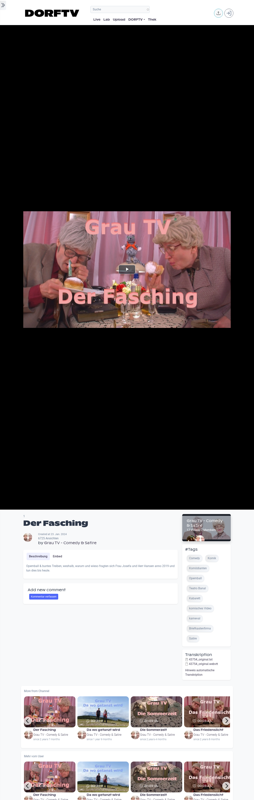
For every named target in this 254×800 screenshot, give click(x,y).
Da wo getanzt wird (103, 730)
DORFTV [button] (135, 20)
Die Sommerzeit (153, 730)
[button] (218, 13)
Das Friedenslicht (208, 730)
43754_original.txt (201, 659)
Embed (57, 556)
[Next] (226, 721)
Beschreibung (38, 556)
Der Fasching (44, 730)
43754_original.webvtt (203, 664)
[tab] (38, 556)
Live (96, 20)
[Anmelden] (228, 13)
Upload (119, 20)
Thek (152, 20)
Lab (106, 20)
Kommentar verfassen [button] (44, 596)
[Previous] (28, 721)
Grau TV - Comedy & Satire (70, 542)
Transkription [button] (198, 654)
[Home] (52, 13)
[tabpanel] (100, 570)
